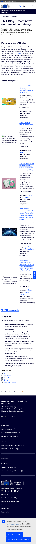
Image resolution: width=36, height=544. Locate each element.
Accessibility (5, 458)
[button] (3, 374)
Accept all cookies (14, 534)
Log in (20, 6)
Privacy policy (5, 508)
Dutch (30, 195)
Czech (30, 247)
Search (28, 6)
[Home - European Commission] (5, 6)
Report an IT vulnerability (9, 498)
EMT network (17, 53)
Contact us (4, 494)
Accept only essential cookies (19, 539)
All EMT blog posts (10, 310)
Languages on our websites (10, 501)
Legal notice (5, 512)
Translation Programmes (10, 16)
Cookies (4, 505)
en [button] (24, 6)
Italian (32, 249)
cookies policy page (13, 524)
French (27, 249)
